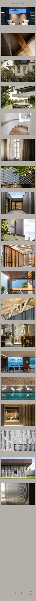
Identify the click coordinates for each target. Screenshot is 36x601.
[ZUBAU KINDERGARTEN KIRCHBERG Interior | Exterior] (18, 203)
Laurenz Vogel (18, 3)
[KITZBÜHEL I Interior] (18, 415)
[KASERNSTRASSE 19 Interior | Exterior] (18, 124)
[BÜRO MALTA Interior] (18, 494)
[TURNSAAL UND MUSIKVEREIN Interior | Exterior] (18, 177)
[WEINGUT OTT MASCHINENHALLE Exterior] (18, 468)
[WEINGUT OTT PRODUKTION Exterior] (18, 441)
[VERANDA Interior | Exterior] (18, 230)
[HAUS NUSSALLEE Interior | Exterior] (18, 71)
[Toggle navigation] (34, 3)
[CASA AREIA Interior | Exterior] (18, 256)
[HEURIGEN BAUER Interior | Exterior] (18, 309)
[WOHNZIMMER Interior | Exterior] (18, 282)
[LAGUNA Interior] (18, 362)
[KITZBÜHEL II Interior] (18, 388)
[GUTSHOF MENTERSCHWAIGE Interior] (18, 44)
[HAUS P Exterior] (18, 97)
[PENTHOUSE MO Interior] (18, 150)
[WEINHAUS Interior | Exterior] (18, 335)
